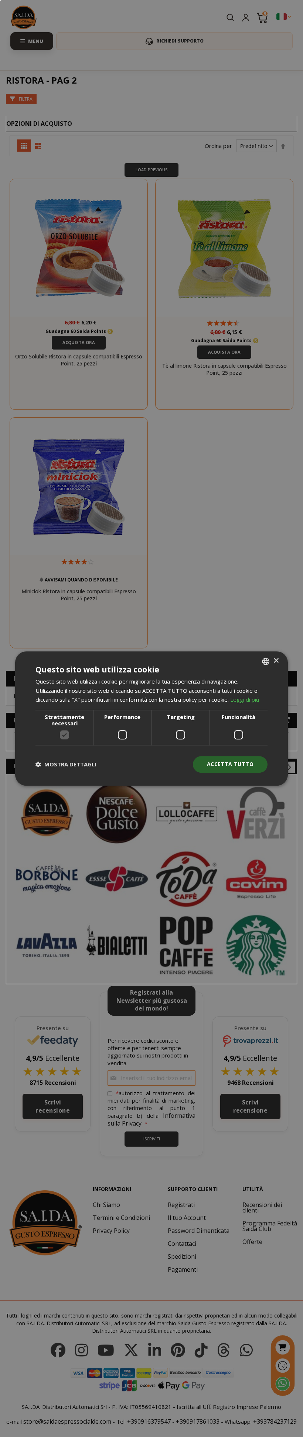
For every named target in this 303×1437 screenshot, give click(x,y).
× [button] (276, 661)
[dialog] (151, 718)
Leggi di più (244, 700)
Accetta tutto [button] (230, 764)
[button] (65, 764)
